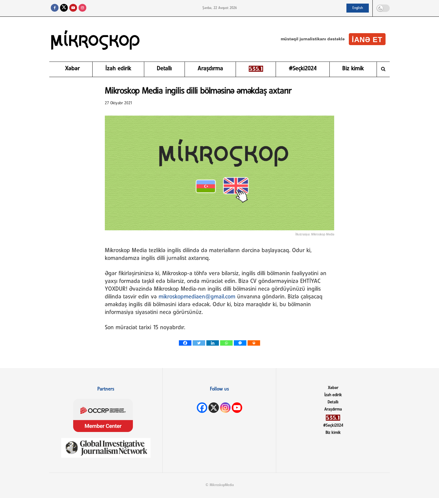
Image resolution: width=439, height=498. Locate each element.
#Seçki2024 (303, 68)
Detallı (164, 68)
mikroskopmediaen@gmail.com (197, 297)
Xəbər (72, 68)
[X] (213, 407)
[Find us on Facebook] (55, 8)
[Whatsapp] (226, 343)
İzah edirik (118, 68)
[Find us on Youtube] (73, 8)
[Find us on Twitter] (64, 8)
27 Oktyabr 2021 (118, 103)
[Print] (254, 343)
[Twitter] (199, 343)
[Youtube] (237, 407)
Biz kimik (353, 68)
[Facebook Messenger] (240, 343)
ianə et (367, 40)
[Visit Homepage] (95, 39)
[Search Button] (383, 69)
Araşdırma (210, 68)
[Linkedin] (212, 343)
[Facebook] (185, 343)
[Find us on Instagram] (82, 8)
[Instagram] (225, 407)
